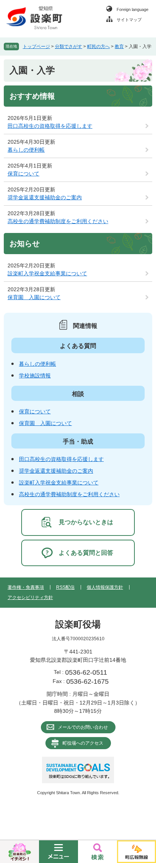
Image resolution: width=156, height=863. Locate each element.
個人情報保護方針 (105, 587)
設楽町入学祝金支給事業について (47, 273)
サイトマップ (129, 19)
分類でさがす (68, 46)
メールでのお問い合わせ (83, 727)
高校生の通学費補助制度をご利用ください (58, 221)
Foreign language (132, 9)
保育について (23, 174)
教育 (119, 46)
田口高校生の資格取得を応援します (50, 126)
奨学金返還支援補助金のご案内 (45, 197)
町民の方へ (98, 46)
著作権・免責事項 (26, 587)
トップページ (36, 46)
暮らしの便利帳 (26, 150)
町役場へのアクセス (82, 743)
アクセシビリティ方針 (30, 597)
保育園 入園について (34, 297)
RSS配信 (65, 587)
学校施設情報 (35, 376)
